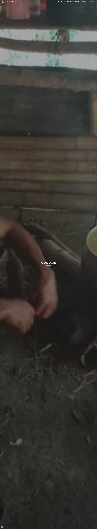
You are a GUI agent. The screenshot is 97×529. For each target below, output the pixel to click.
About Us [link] (63, 1)
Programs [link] (69, 1)
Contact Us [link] (91, 1)
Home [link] (58, 1)
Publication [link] (76, 1)
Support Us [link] (84, 1)
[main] (48, 263)
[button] (95, 1)
